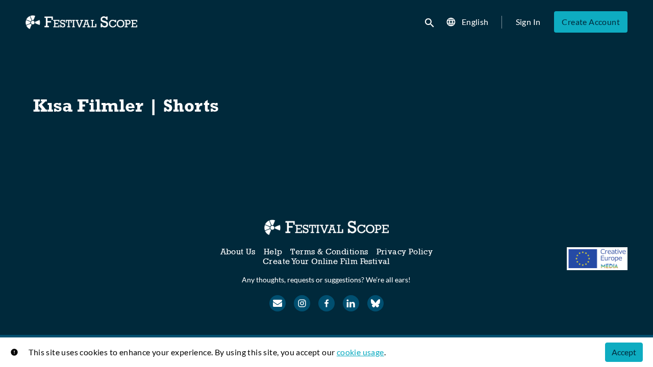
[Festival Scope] (326, 227)
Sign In (528, 22)
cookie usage (360, 352)
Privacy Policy (404, 251)
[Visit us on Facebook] (326, 303)
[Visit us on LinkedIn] (351, 303)
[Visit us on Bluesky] (375, 303)
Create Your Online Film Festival (326, 261)
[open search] (430, 22)
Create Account (591, 22)
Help (273, 251)
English (475, 22)
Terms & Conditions (329, 251)
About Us (238, 251)
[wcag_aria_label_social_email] (277, 303)
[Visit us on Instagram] (302, 303)
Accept (624, 352)
